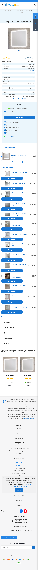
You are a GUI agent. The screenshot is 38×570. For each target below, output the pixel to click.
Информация (19, 443)
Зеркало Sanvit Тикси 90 (19, 307)
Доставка (19, 431)
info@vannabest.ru (28, 419)
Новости (19, 500)
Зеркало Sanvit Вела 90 (19, 184)
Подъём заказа (19, 436)
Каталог (19, 462)
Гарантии (19, 428)
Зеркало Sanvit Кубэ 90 (19, 234)
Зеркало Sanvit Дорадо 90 (19, 194)
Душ (19, 475)
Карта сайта (19, 438)
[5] (10, 58)
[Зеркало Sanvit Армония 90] (19, 38)
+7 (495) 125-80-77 (11, 136)
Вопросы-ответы (19, 503)
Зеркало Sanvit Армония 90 (18, 156)
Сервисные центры (19, 458)
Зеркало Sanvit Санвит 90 (19, 286)
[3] (6, 58)
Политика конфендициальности (19, 451)
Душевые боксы (19, 471)
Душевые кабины (19, 468)
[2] (5, 58)
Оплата (19, 433)
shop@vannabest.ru (20, 526)
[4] (8, 58)
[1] (3, 58)
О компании (19, 446)
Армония (31, 73)
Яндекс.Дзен (25, 511)
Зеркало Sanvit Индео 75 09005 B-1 (20, 204)
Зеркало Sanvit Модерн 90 (19, 266)
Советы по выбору (19, 495)
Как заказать (19, 498)
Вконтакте (21, 511)
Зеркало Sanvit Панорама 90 (16, 276)
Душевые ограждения (19, 473)
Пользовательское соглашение (19, 448)
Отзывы (19, 453)
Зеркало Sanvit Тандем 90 (19, 297)
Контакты (19, 456)
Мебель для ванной (19, 466)
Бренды (19, 505)
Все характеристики (19, 98)
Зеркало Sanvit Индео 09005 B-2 (19, 214)
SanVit (32, 71)
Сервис (19, 425)
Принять (19, 490)
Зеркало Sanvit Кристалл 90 (16, 224)
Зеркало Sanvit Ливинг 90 (19, 245)
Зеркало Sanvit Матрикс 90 (19, 255)
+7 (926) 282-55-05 (20, 522)
